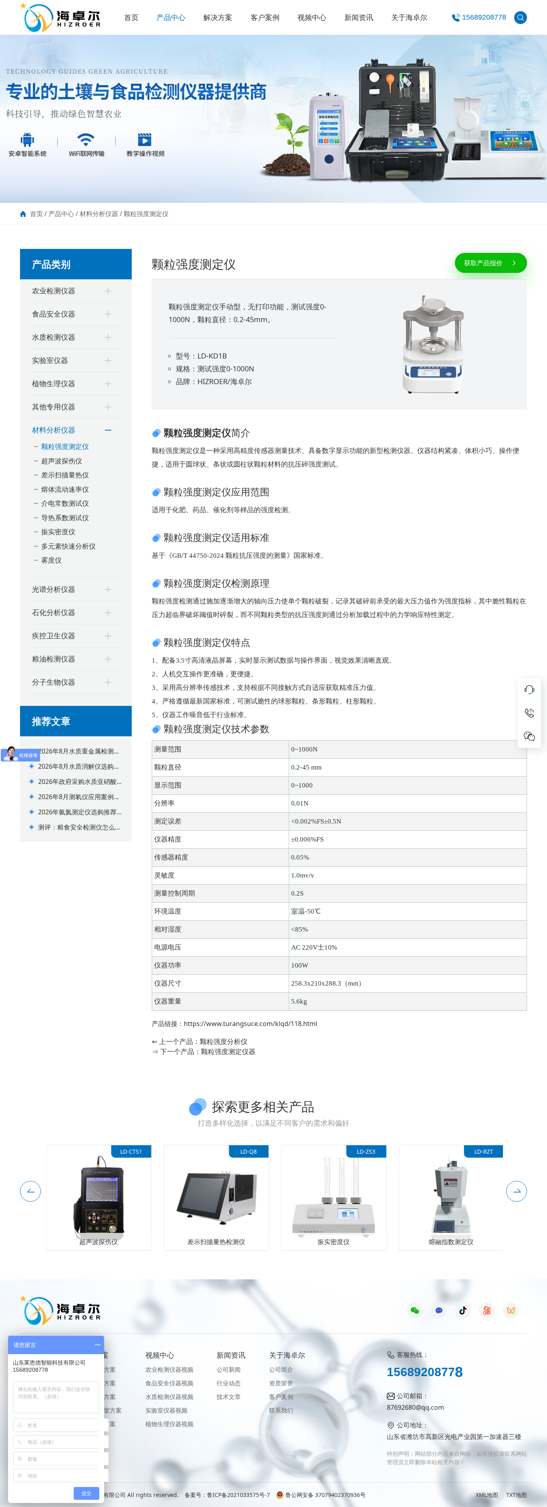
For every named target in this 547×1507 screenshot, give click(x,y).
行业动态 (229, 1383)
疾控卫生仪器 (53, 635)
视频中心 (312, 17)
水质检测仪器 (53, 337)
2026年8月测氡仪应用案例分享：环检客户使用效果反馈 (79, 797)
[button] (30, 1191)
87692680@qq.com (415, 1407)
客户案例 (265, 17)
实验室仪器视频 (166, 1410)
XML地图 (487, 1495)
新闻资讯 (358, 17)
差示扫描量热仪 (65, 474)
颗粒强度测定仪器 (228, 1051)
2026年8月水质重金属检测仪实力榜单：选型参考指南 (79, 751)
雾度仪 (51, 560)
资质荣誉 (281, 1383)
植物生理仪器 (53, 383)
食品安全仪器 (53, 314)
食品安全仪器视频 (169, 1383)
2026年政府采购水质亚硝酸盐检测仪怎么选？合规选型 (80, 781)
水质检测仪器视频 (169, 1397)
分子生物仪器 (53, 682)
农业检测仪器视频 (169, 1369)
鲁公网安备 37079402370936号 (326, 1495)
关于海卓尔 (409, 17)
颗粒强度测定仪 (146, 213)
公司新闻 (229, 1369)
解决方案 (217, 17)
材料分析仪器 (99, 213)
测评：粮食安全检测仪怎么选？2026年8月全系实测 (76, 827)
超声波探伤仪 (61, 460)
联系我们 (281, 1410)
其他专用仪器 (53, 406)
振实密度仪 (58, 531)
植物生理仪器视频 (169, 1424)
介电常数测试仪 (65, 503)
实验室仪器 (50, 360)
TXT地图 (516, 1495)
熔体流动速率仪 (65, 489)
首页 (131, 17)
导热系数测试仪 (65, 517)
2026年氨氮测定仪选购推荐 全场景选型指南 (77, 812)
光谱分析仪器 (53, 589)
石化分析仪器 (53, 612)
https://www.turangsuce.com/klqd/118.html (250, 1023)
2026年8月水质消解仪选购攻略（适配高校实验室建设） (79, 766)
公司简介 (281, 1369)
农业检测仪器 (53, 290)
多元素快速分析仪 (68, 546)
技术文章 (229, 1397)
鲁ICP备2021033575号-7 (238, 1495)
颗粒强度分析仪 (223, 1041)
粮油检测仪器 (53, 658)
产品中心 (171, 17)
